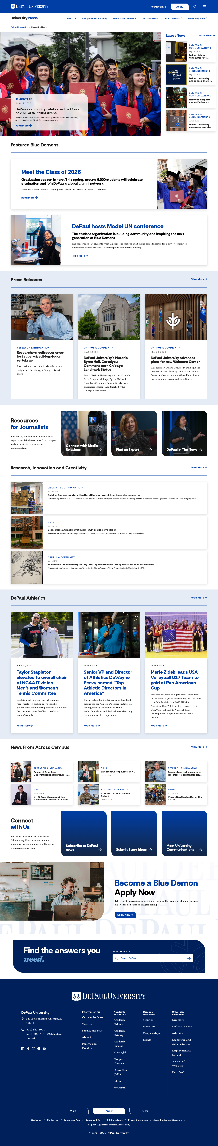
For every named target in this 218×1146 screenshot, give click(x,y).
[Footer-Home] (109, 996)
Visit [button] (73, 1111)
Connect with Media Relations (82, 447)
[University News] (24, 18)
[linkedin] (22, 1048)
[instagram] (33, 1048)
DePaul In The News (182, 449)
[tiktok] (28, 1048)
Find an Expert (127, 449)
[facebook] (38, 1048)
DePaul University (19, 27)
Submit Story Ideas (131, 849)
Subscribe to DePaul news (82, 847)
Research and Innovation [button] (125, 18)
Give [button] (145, 1111)
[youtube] (44, 1048)
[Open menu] (205, 6)
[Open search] (195, 6)
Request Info (158, 6)
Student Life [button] (70, 18)
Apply (179, 6)
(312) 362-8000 (35, 1030)
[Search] (189, 958)
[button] (173, 18)
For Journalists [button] (150, 18)
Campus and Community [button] (94, 18)
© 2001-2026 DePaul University (109, 1133)
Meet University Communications (180, 847)
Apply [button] (109, 1111)
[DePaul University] (34, 6)
